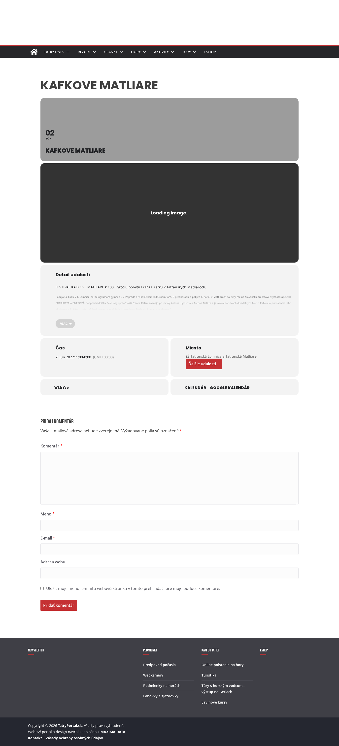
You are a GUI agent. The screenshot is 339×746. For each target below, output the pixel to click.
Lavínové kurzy (214, 702)
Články (111, 51)
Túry (186, 51)
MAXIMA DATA (113, 731)
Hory (136, 51)
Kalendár (195, 387)
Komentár (51, 446)
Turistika (209, 675)
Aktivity (161, 51)
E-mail (47, 538)
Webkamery (153, 675)
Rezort (84, 51)
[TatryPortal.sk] (34, 52)
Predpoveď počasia (159, 664)
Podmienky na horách (161, 685)
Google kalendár (230, 387)
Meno (47, 514)
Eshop (210, 51)
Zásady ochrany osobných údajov (74, 738)
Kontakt (35, 738)
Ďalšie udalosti (202, 364)
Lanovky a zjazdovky (160, 696)
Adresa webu (52, 562)
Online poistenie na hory (223, 664)
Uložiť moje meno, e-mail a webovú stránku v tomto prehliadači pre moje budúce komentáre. (133, 588)
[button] (67, 51)
